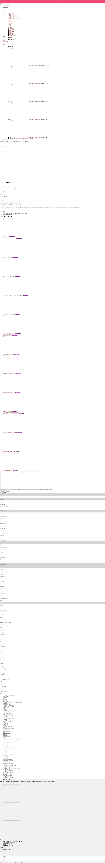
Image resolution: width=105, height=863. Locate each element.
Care (3, 762)
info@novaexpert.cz (6, 849)
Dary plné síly (5, 139)
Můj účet (4, 844)
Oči (9, 22)
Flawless (4, 749)
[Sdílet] (101, 1)
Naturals (4, 725)
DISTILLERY (5, 755)
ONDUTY (4, 723)
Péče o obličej (11, 31)
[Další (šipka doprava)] (103, 431)
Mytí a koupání (12, 141)
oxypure (4, 722)
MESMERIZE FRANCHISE (8, 728)
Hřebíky (10, 23)
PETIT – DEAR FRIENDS (7, 718)
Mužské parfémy (12, 16)
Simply (4, 708)
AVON (4, 771)
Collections (5, 757)
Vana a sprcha (11, 29)
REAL (4, 712)
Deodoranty (11, 28)
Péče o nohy (11, 33)
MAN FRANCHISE (6, 731)
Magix (4, 732)
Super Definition (5, 704)
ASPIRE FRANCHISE (7, 774)
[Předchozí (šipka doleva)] (2, 431)
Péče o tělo (11, 32)
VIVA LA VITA (5, 696)
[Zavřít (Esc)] (104, 1)
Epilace (10, 27)
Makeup (4, 19)
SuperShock (5, 703)
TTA (3, 698)
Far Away (4, 750)
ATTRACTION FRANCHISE (8, 772)
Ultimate (4, 697)
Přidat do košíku (12, 236)
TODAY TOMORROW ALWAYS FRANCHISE (11, 702)
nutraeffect (4, 724)
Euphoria (4, 752)
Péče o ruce (11, 34)
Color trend (5, 756)
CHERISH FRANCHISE (7, 759)
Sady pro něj (11, 39)
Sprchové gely (18, 141)
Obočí (10, 21)
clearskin (4, 758)
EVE (3, 751)
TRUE (4, 700)
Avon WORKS (5, 767)
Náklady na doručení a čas (7, 843)
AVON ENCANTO (6, 769)
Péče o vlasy (11, 30)
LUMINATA (5, 735)
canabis (4, 764)
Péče (3, 26)
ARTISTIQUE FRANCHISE (8, 775)
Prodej (4, 44)
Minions (4, 727)
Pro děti (4, 40)
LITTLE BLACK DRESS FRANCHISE (10, 739)
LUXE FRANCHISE (6, 733)
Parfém (4, 12)
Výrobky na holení (12, 35)
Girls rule (4, 744)
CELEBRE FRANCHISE (7, 760)
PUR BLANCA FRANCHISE (8, 715)
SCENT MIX (5, 711)
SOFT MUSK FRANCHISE (8, 706)
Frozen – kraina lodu (6, 747)
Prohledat (4, 857)
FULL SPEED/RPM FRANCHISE (9, 746)
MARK (4, 730)
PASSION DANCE (6, 721)
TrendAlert (4, 701)
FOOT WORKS (5, 748)
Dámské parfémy (12, 13)
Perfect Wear (5, 719)
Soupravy (4, 36)
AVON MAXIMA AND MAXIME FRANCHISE (11, 768)
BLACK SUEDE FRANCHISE (8, 765)
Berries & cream (5, 766)
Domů (1, 141)
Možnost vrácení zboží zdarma (8, 845)
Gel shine (4, 745)
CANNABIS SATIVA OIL (7, 763)
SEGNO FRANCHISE (7, 710)
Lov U (4, 737)
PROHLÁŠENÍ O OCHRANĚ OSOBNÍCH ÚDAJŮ (12, 841)
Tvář (10, 24)
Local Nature (5, 738)
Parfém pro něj (11, 17)
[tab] (54, 190)
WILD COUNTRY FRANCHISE (9, 695)
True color (4, 699)
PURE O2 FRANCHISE (7, 714)
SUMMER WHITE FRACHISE (8, 705)
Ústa (10, 25)
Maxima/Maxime (6, 729)
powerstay (4, 716)
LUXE (4, 734)
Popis (4, 190)
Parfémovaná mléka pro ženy (14, 15)
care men (4, 761)
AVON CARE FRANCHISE (8, 770)
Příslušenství (11, 20)
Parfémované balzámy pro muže (14, 18)
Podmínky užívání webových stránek (9, 842)
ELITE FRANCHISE (6, 754)
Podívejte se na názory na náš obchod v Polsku (8, 853)
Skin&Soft (4, 707)
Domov (4, 11)
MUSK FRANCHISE (6, 726)
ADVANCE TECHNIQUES (8, 777)
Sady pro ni (11, 37)
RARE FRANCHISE (6, 713)
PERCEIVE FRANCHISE (7, 720)
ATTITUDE (5, 773)
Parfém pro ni (11, 14)
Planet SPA (5, 717)
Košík (4, 860)
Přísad (4, 191)
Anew (4, 776)
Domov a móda (5, 41)
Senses (4, 709)
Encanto (4, 753)
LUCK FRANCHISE (6, 736)
